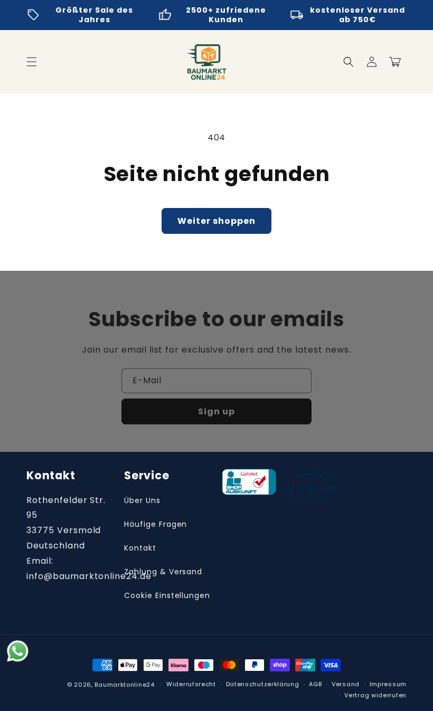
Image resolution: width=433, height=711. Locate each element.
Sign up (216, 411)
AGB (315, 684)
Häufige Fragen (155, 524)
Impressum (388, 684)
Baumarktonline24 (124, 684)
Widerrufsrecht (191, 684)
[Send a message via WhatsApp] (17, 651)
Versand (346, 684)
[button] (348, 61)
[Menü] (31, 61)
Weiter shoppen (216, 221)
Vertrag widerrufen (375, 695)
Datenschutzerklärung (262, 684)
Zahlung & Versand (163, 571)
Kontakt (140, 548)
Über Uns (142, 500)
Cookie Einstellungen (167, 595)
